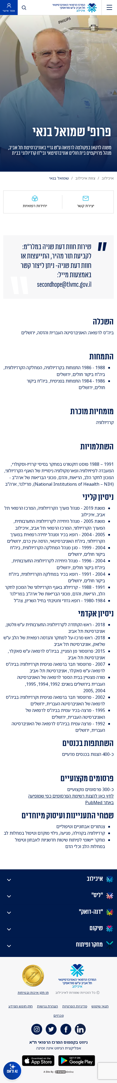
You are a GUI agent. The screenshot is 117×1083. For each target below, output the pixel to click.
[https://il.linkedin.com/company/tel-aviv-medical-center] (80, 1029)
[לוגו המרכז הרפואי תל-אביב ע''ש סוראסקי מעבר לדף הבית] (74, 7)
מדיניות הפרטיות (74, 1006)
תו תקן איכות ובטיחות (33, 992)
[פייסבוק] (65, 1029)
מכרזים (59, 1015)
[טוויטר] (51, 1029)
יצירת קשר (85, 205)
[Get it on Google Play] (76, 1060)
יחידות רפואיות (35, 205)
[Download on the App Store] (38, 1060)
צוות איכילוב (85, 178)
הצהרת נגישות (47, 1006)
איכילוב (108, 178)
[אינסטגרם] (36, 1029)
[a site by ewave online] (58, 1071)
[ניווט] (109, 7)
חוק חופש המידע (20, 1006)
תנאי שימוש (100, 1006)
